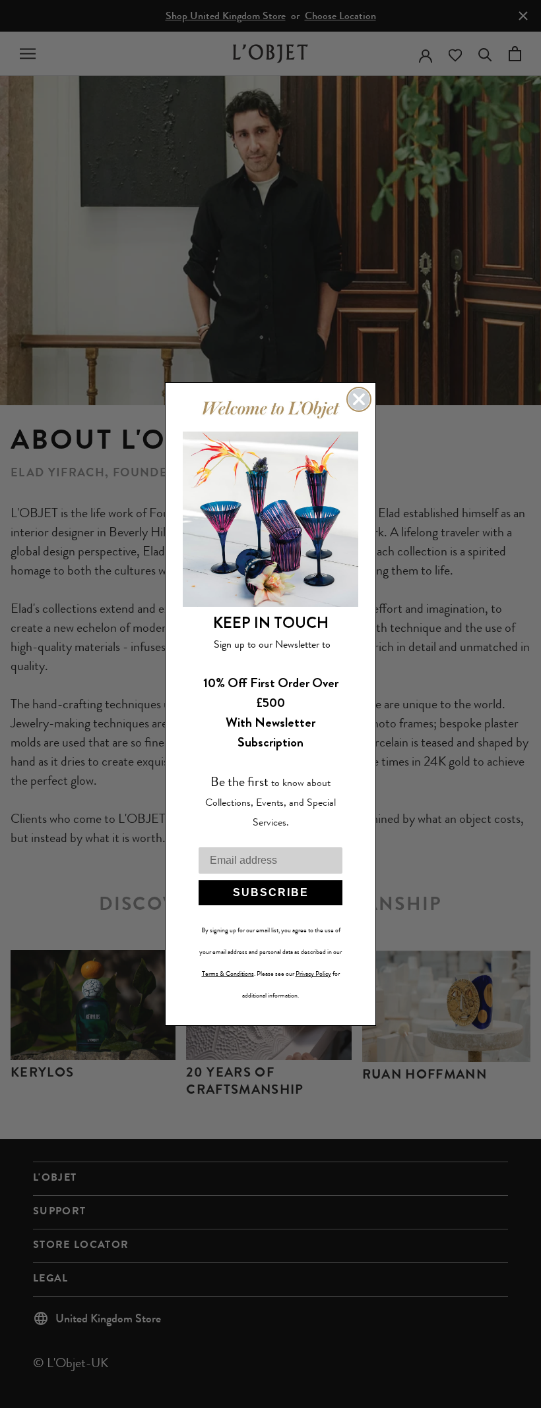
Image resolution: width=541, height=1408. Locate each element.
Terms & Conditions (228, 973)
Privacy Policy (313, 973)
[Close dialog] (359, 399)
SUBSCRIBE (271, 892)
